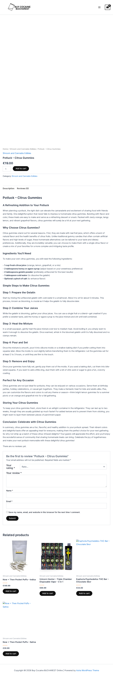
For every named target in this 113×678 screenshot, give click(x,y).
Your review (14, 473)
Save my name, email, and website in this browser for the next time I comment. (44, 512)
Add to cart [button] (11, 591)
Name (9, 490)
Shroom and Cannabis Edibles (23, 149)
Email (9, 501)
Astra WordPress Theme (87, 670)
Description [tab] (8, 188)
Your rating (10, 466)
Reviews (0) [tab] (23, 188)
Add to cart (21, 168)
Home (5, 149)
